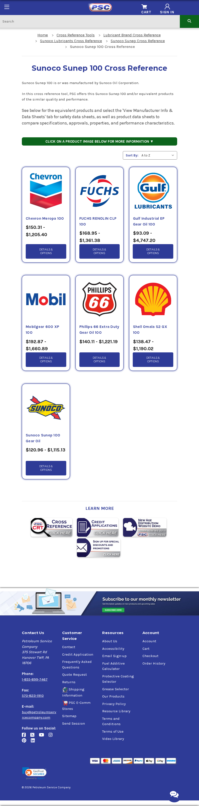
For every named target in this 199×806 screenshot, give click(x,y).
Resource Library (116, 711)
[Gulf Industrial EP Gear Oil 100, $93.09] (153, 191)
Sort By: (132, 155)
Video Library (113, 738)
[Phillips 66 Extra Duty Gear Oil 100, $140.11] (99, 299)
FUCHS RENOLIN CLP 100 (97, 221)
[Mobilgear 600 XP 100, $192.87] (46, 299)
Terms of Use (113, 731)
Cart (145, 648)
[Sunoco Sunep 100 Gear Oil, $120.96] (46, 408)
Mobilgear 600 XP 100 (42, 330)
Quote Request (74, 674)
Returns (68, 682)
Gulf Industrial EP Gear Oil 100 (149, 221)
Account (149, 641)
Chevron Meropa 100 (45, 218)
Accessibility (113, 648)
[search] (189, 21)
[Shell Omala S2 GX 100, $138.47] (153, 299)
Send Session (73, 723)
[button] (34, 773)
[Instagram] (52, 737)
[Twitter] (34, 737)
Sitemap (69, 716)
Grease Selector (115, 689)
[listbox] (159, 155)
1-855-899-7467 (35, 679)
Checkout (150, 656)
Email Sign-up (114, 656)
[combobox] (90, 21)
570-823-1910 (33, 695)
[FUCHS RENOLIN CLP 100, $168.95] (99, 191)
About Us (109, 641)
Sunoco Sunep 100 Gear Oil (43, 438)
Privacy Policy (114, 704)
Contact (68, 647)
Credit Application (77, 654)
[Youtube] (44, 737)
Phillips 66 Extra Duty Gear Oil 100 (99, 330)
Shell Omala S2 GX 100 (150, 330)
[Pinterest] (26, 742)
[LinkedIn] (34, 742)
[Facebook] (26, 737)
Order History (153, 663)
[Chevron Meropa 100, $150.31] (46, 191)
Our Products (113, 696)
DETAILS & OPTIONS (46, 251)
